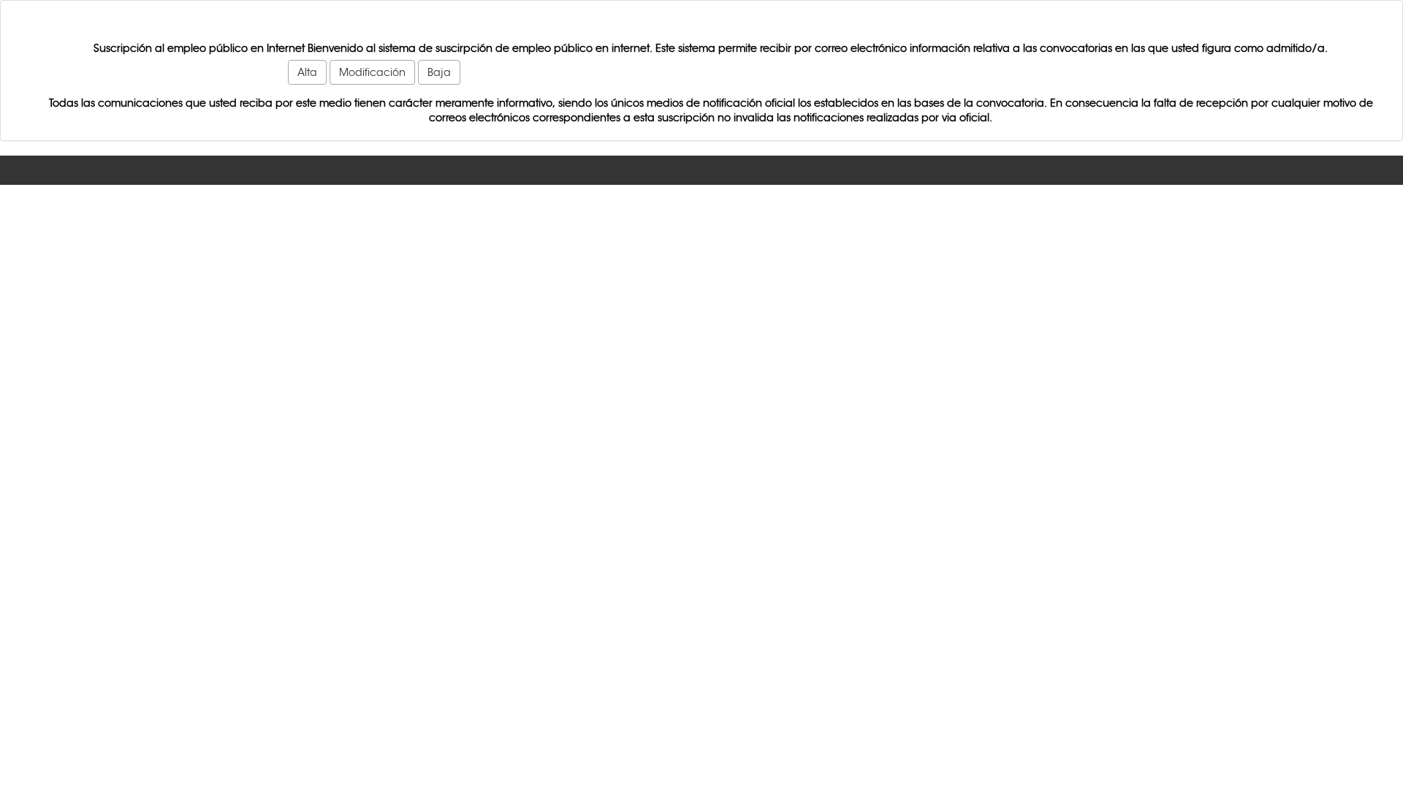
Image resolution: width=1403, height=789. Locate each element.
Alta (307, 72)
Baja (439, 72)
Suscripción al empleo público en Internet (199, 48)
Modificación (372, 72)
